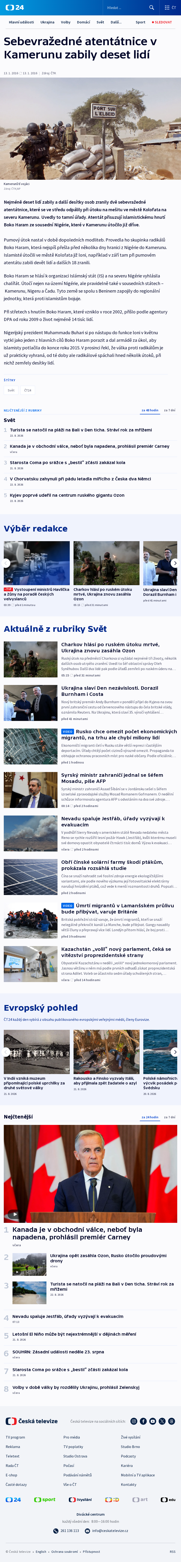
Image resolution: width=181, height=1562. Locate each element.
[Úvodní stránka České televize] (32, 1421)
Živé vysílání (130, 1437)
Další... (116, 22)
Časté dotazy (16, 1484)
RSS (172, 1551)
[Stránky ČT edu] (168, 1499)
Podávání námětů (77, 1475)
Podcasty (128, 1456)
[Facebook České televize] (143, 1421)
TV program (15, 1437)
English (41, 1551)
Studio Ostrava (75, 1456)
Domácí (83, 22)
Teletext (13, 1456)
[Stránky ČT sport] (44, 1499)
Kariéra (127, 1465)
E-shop (11, 1475)
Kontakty (128, 1484)
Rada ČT (12, 1465)
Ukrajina (47, 22)
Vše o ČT (70, 1484)
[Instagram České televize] (134, 1421)
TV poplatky (73, 1446)
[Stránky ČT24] (13, 1499)
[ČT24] (15, 7)
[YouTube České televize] (152, 1421)
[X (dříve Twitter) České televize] (162, 1421)
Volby (65, 22)
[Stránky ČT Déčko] (112, 1499)
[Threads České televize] (171, 1421)
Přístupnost (91, 1551)
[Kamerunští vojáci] (90, 129)
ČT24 (27, 390)
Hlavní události (21, 22)
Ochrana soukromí (64, 1551)
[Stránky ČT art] (140, 1499)
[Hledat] (151, 7)
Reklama (13, 1446)
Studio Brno (130, 1446)
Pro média (71, 1437)
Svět (100, 22)
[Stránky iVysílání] (80, 1499)
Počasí (68, 1465)
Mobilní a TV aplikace (138, 1475)
